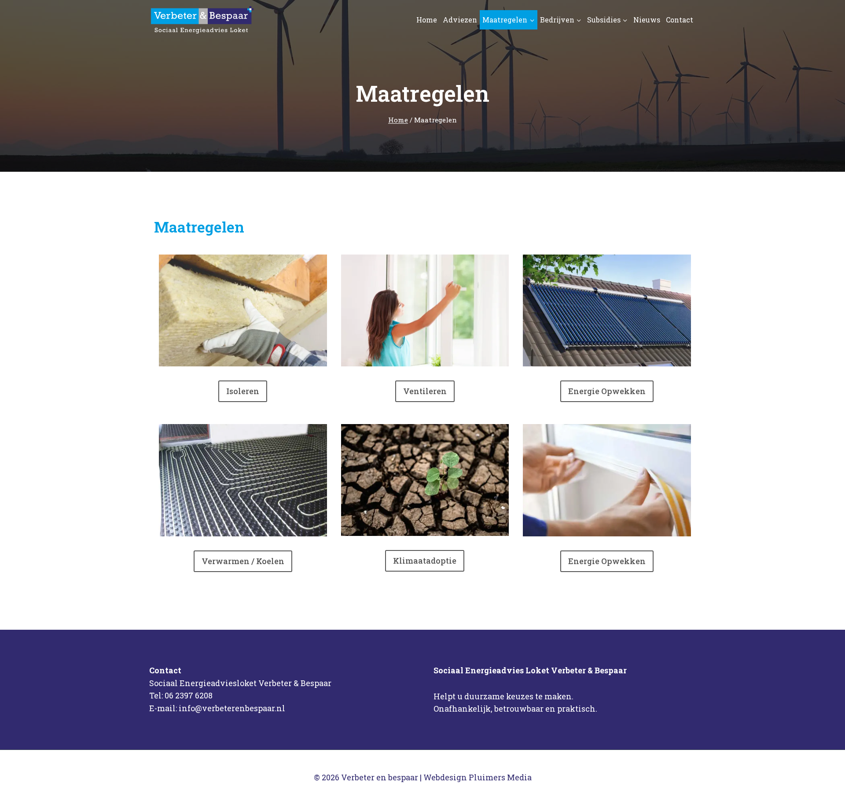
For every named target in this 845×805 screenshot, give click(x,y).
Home (426, 19)
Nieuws (646, 19)
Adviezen (460, 19)
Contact (679, 19)
